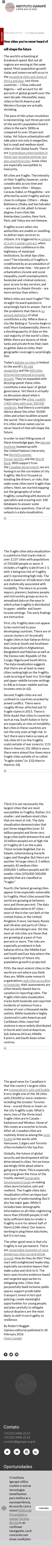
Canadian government (24, 467)
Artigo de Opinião (36, 33)
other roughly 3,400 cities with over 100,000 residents (25, 403)
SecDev (19, 459)
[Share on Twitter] (11, 1354)
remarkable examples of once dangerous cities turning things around (26, 1254)
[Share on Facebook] (6, 1354)
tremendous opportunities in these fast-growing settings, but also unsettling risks (26, 157)
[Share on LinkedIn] (16, 1354)
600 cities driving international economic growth (24, 374)
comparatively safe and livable (29, 1089)
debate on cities (25, 362)
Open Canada (13, 1338)
